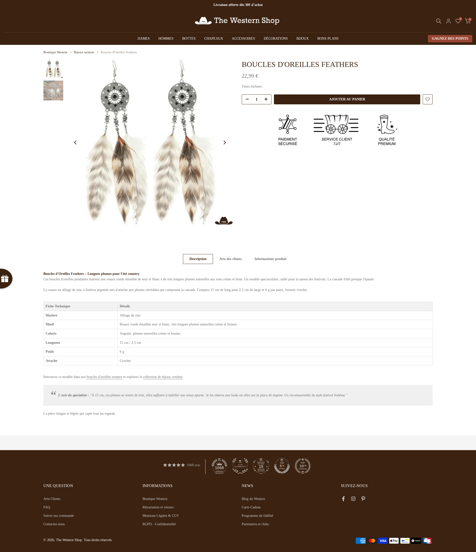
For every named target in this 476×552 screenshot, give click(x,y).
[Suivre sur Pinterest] (363, 499)
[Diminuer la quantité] (245, 100)
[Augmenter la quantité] (267, 100)
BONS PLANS (328, 38)
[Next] (224, 142)
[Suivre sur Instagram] (353, 499)
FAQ (46, 507)
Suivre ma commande (58, 516)
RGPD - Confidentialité (159, 524)
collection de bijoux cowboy (162, 377)
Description (198, 259)
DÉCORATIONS (276, 38)
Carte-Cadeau (251, 507)
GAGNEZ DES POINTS (450, 38)
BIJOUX (303, 38)
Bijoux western (84, 52)
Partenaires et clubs (255, 524)
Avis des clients (230, 259)
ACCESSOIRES (243, 38)
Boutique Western (55, 52)
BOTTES (189, 38)
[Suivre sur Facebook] (343, 499)
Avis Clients (51, 499)
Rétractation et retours (158, 507)
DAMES (144, 38)
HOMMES (166, 38)
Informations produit (271, 259)
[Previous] (75, 142)
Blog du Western (253, 499)
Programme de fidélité (257, 516)
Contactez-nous (54, 524)
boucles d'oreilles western (104, 377)
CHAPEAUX (213, 38)
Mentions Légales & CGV (161, 516)
